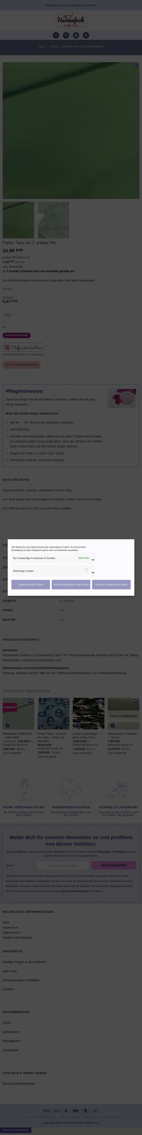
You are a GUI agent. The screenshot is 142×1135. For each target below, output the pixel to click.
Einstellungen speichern (111, 584)
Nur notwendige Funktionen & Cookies (72, 584)
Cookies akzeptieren (30, 584)
